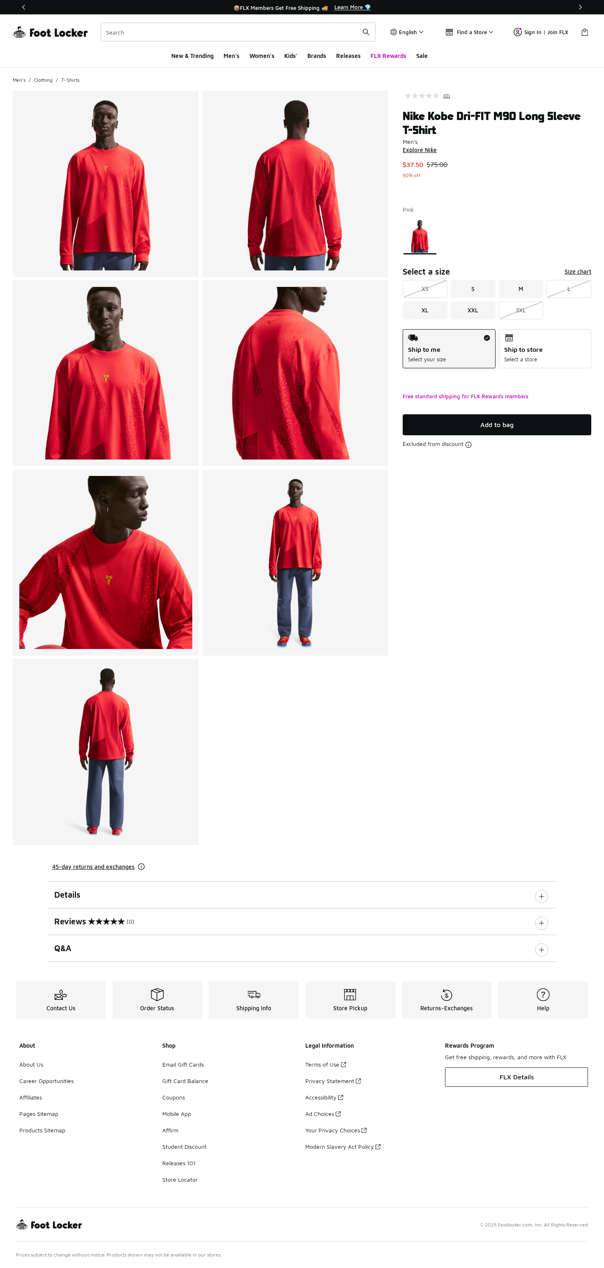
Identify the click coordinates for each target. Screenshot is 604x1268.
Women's (261, 55)
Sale (422, 55)
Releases (348, 55)
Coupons (173, 1097)
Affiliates (30, 1097)
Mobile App (176, 1113)
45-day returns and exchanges (93, 866)
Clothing (43, 80)
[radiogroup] (497, 348)
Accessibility (321, 1097)
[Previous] (24, 7)
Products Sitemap (42, 1130)
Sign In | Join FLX (546, 32)
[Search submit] (366, 32)
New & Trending (192, 55)
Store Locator (180, 1179)
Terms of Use (322, 1064)
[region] (302, 7)
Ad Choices (319, 1113)
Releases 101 (179, 1162)
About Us (31, 1064)
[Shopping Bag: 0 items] (584, 32)
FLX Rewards (388, 55)
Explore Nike (420, 149)
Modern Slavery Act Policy (339, 1146)
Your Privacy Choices (332, 1130)
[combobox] (238, 32)
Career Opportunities (46, 1080)
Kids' (290, 55)
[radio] (449, 348)
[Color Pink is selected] (420, 236)
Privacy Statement (329, 1080)
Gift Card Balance (185, 1080)
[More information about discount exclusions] (468, 445)
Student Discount (184, 1146)
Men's (232, 55)
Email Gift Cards (183, 1064)
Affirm (170, 1130)
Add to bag (497, 424)
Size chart (578, 271)
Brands (316, 55)
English (408, 32)
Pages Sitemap (38, 1113)
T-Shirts (70, 80)
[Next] (580, 7)
